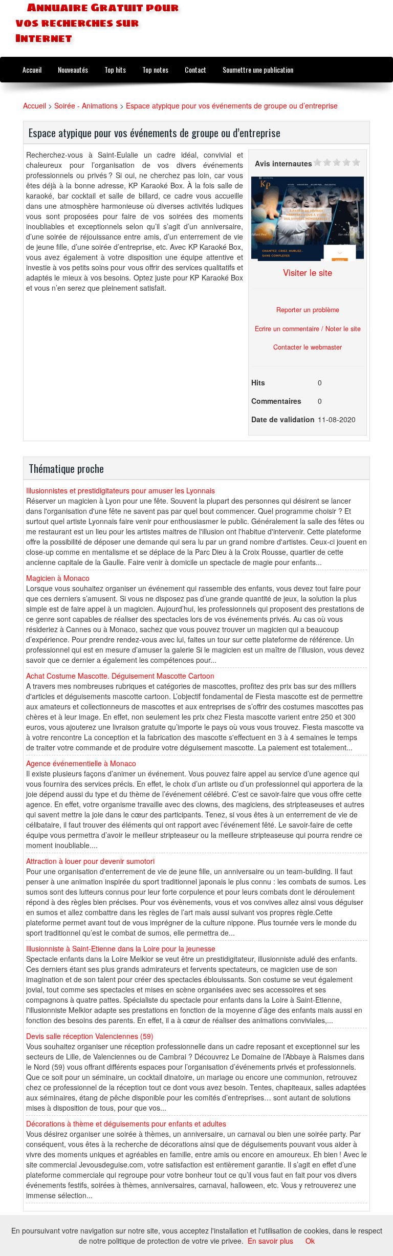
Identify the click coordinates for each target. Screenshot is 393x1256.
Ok (310, 1241)
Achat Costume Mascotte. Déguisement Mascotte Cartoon (120, 675)
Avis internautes (283, 163)
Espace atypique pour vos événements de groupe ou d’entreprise (232, 105)
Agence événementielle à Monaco (81, 763)
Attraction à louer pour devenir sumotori (90, 861)
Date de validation (283, 419)
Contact (195, 69)
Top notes (155, 69)
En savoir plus (270, 1241)
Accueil (32, 69)
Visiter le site (307, 272)
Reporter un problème (307, 309)
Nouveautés (73, 69)
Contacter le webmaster (307, 347)
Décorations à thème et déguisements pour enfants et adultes (126, 1123)
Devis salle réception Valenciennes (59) (90, 1036)
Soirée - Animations (86, 105)
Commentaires (276, 401)
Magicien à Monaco (58, 578)
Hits (258, 382)
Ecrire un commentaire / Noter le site (308, 328)
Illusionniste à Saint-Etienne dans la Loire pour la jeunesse (120, 948)
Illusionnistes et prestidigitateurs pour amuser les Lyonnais (120, 490)
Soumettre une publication (258, 69)
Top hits (115, 69)
